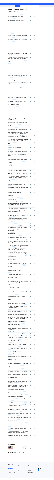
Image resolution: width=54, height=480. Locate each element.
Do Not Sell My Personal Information (30, 472)
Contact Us (39, 465)
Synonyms (14, 11)
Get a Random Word (11, 468)
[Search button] (38, 6)
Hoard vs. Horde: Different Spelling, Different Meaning (31, 446)
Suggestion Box (39, 466)
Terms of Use (29, 470)
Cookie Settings (29, 469)
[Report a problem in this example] (34, 13)
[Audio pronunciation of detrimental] (25, 9)
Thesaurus (19, 466)
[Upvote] (30, 13)
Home (8, 7)
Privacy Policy (29, 466)
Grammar (19, 469)
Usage (18, 471)
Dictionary (19, 465)
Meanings (10, 11)
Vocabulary (19, 470)
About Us (29, 465)
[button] (41, 4)
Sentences (18, 11)
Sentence (10, 7)
